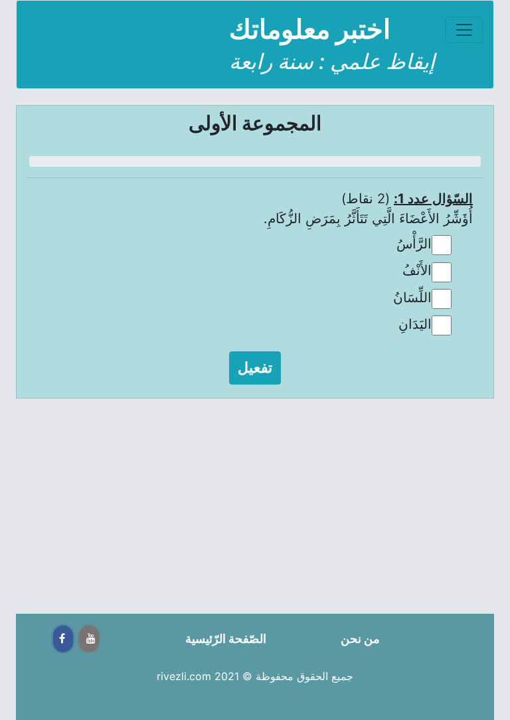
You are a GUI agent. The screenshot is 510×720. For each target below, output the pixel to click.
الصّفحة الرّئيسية (225, 639)
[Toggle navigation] (464, 30)
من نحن (360, 639)
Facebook (63, 639)
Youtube (89, 639)
